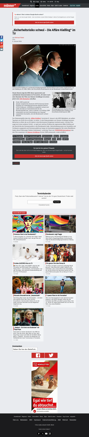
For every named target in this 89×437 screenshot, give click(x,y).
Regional (32, 5)
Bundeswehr (64, 136)
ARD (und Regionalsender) (34, 139)
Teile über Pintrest (1, 43)
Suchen (57, 202)
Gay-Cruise (72, 5)
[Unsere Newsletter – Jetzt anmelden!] (44, 386)
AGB (59, 420)
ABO (30, 420)
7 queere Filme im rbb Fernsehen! (56, 295)
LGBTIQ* (65, 139)
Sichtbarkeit (16, 142)
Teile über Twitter (1, 40)
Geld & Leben (58, 5)
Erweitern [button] (75, 45)
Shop (57, 1)
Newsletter (73, 420)
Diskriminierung (47, 136)
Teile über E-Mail (1, 49)
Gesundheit (43, 5)
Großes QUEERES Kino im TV (23, 263)
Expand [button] (75, 93)
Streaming (47, 139)
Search (30, 1)
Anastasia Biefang (18, 139)
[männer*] (10, 5)
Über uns (16, 420)
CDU (54, 139)
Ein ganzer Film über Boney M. (55, 263)
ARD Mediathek (24, 99)
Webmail (65, 420)
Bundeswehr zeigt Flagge (54, 234)
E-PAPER (16, 163)
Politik (59, 139)
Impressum (37, 420)
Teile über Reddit (1, 46)
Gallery (43, 1)
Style (52, 5)
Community (53, 142)
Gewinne (65, 5)
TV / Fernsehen (18, 136)
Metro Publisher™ (46, 429)
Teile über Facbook (1, 37)
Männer (56, 136)
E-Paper (36, 1)
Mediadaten (24, 420)
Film (13, 39)
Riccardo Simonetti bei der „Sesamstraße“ (27, 295)
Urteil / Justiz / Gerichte (41, 142)
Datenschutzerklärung (49, 420)
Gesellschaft (25, 5)
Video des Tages (27, 142)
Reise (48, 5)
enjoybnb (78, 5)
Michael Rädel (19, 37)
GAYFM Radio (50, 1)
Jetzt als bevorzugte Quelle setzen (44, 22)
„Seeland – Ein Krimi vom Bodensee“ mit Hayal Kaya (26, 328)
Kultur (37, 5)
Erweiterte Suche (44, 205)
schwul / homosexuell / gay (32, 136)
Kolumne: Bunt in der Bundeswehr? (25, 234)
